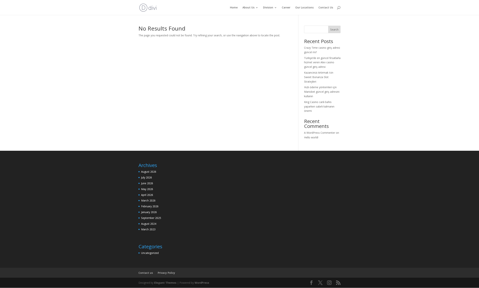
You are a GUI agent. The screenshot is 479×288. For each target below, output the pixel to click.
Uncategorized (150, 253)
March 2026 (148, 200)
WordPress (202, 282)
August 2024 (148, 223)
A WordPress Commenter (319, 132)
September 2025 (151, 218)
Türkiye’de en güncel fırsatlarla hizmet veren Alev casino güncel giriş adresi (322, 62)
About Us (248, 7)
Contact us (145, 273)
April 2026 (147, 195)
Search (334, 29)
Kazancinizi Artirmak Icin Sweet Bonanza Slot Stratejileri (318, 77)
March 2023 (148, 229)
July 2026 (146, 177)
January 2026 (149, 212)
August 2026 (148, 171)
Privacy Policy (166, 273)
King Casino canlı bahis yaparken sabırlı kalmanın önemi (319, 106)
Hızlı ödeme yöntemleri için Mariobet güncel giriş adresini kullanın (321, 91)
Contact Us (325, 7)
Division (268, 7)
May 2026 (147, 189)
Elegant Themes (165, 282)
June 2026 (147, 183)
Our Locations (304, 7)
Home (234, 7)
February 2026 (149, 206)
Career (286, 7)
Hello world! (311, 137)
